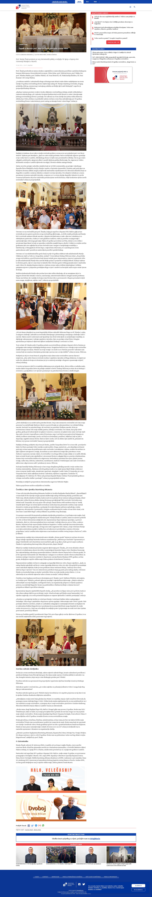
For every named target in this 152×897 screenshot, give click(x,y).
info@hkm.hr (95, 839)
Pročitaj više (112, 42)
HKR (95, 2)
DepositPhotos (80, 890)
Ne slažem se (138, 889)
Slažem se (138, 885)
